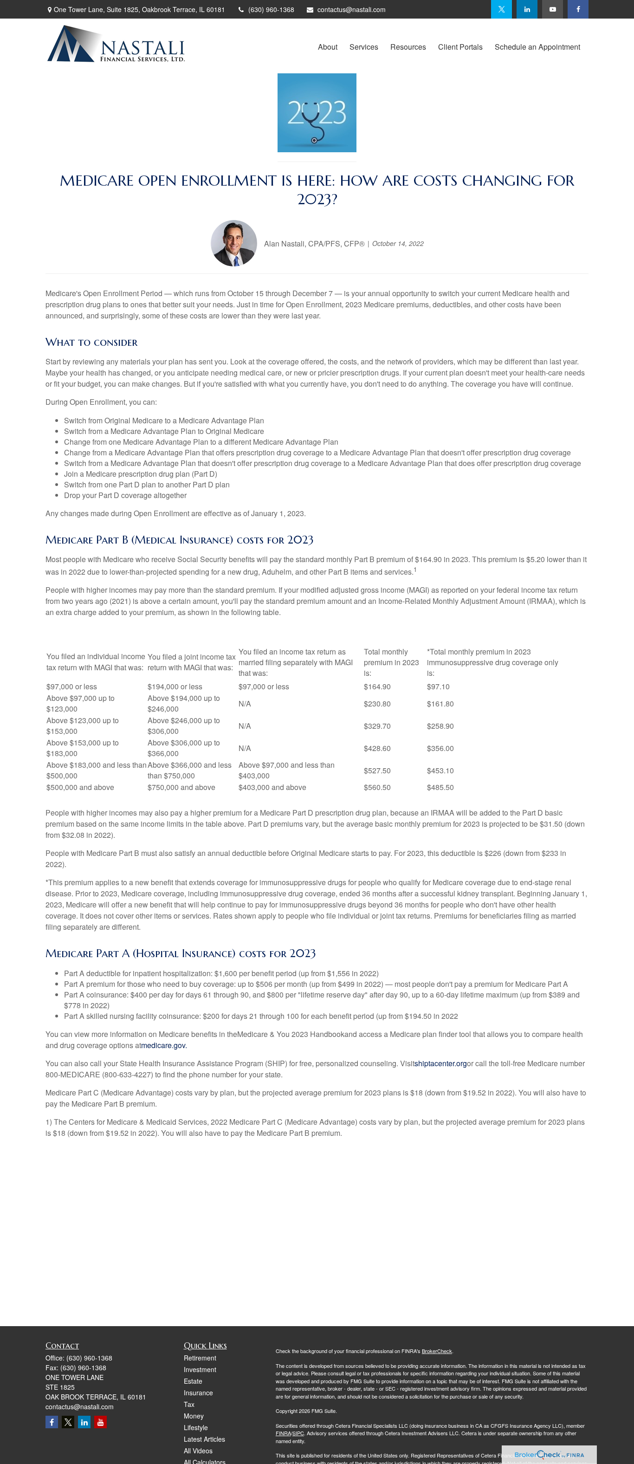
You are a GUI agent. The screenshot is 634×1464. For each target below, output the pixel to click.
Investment (200, 1369)
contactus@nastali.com (351, 9)
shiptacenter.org (440, 1063)
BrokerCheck (437, 1350)
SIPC (298, 1433)
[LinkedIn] (527, 9)
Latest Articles (204, 1439)
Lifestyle (196, 1427)
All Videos (198, 1450)
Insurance (198, 1392)
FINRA (283, 1433)
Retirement (200, 1357)
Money (194, 1415)
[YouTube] (552, 9)
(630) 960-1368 (271, 9)
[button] (327, 45)
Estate (193, 1381)
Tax (189, 1404)
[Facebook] (578, 9)
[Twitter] (501, 9)
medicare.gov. (164, 1045)
